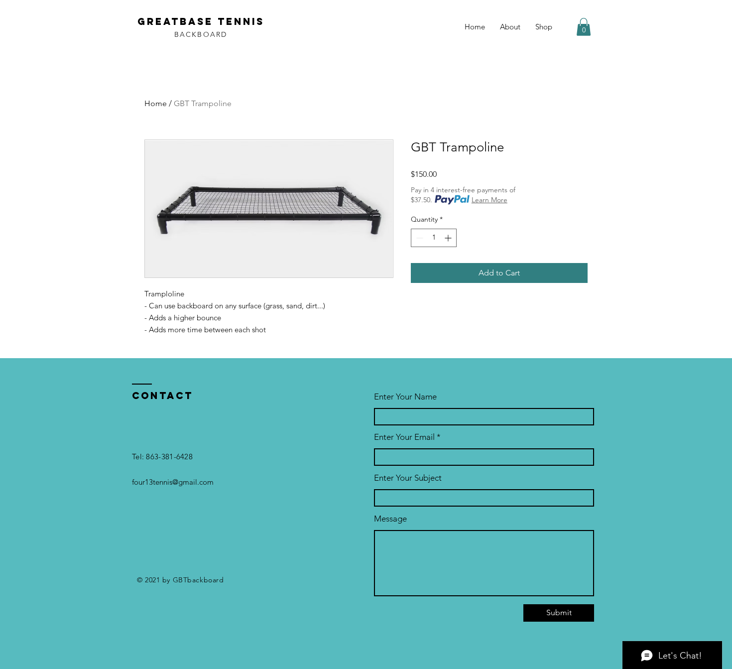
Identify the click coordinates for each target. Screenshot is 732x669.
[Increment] (449, 238)
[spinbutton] (434, 238)
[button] (583, 27)
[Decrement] (418, 238)
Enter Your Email (404, 437)
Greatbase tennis (200, 21)
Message (390, 519)
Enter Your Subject (408, 478)
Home (155, 103)
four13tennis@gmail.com (173, 482)
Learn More (489, 199)
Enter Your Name (405, 397)
